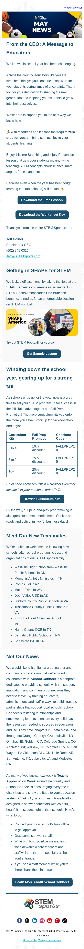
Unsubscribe (30, 940)
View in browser (73, 7)
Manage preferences (49, 940)
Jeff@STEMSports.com (23, 256)
